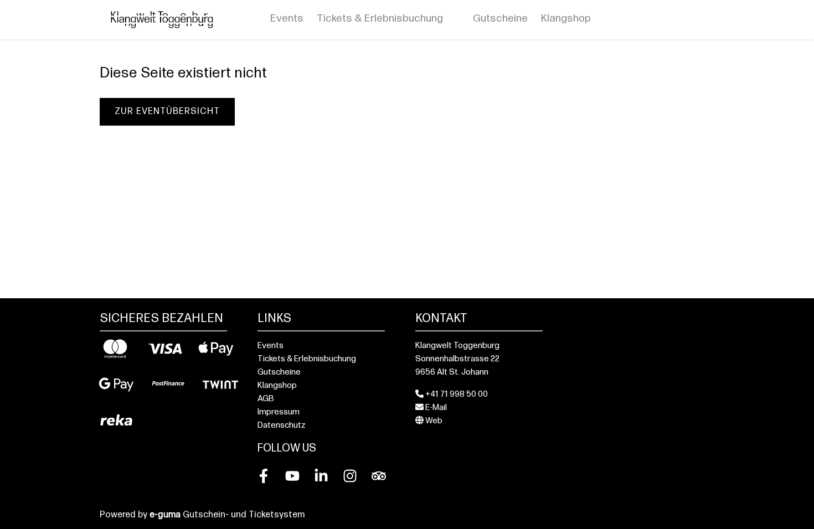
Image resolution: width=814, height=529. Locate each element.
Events (286, 19)
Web (433, 421)
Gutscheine (500, 19)
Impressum (278, 412)
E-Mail (435, 408)
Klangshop (566, 19)
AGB (265, 399)
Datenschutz (281, 426)
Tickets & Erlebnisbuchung (380, 19)
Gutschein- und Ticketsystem (227, 515)
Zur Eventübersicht (167, 111)
